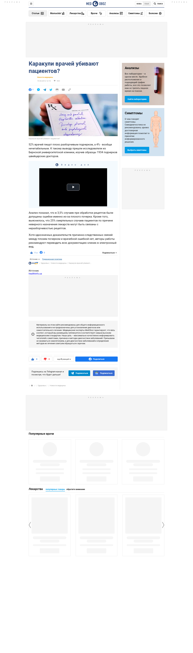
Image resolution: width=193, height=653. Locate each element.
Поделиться (98, 359)
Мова (139, 4)
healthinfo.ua (35, 273)
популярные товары (55, 489)
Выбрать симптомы (137, 150)
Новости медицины (45, 77)
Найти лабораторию (137, 99)
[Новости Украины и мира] (33, 263)
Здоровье (45, 263)
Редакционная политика (52, 259)
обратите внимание (75, 489)
